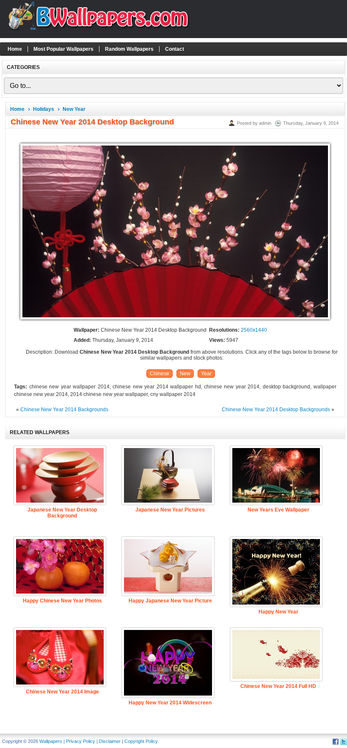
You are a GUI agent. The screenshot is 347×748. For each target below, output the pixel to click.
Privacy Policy (80, 741)
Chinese (159, 374)
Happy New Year (278, 612)
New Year (74, 109)
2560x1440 (254, 330)
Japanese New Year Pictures (170, 510)
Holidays (43, 109)
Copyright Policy (141, 741)
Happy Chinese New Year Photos (62, 601)
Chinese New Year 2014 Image (62, 692)
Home (15, 49)
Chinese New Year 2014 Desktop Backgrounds (276, 409)
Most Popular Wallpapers (63, 49)
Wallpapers (50, 741)
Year (206, 374)
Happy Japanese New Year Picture (170, 601)
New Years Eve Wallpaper (278, 510)
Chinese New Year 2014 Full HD (278, 686)
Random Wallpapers (129, 49)
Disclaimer (110, 741)
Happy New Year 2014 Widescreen (170, 703)
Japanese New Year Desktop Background (62, 513)
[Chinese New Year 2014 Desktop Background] (175, 320)
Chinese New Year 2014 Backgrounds (64, 409)
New (185, 374)
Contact (174, 49)
